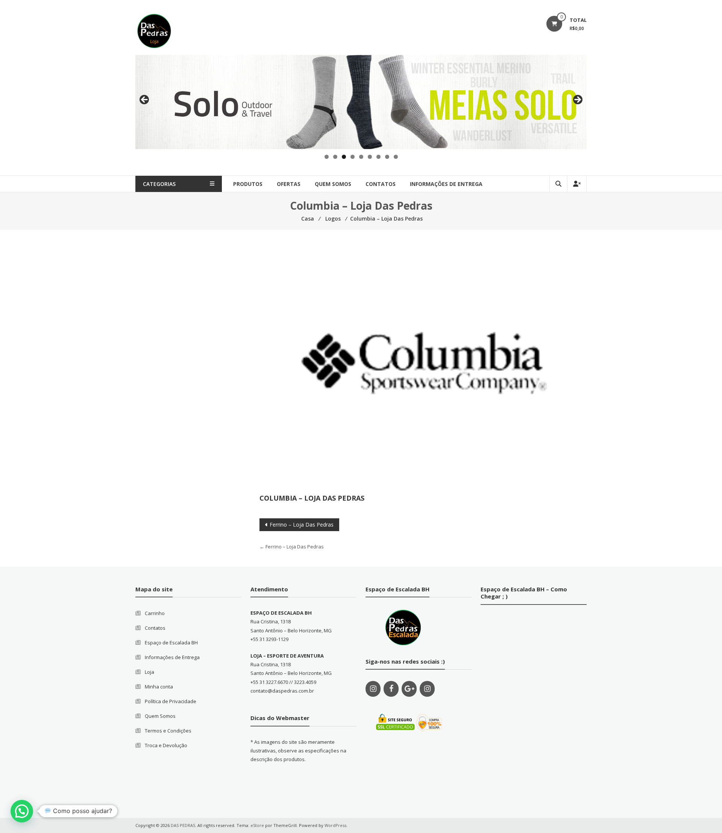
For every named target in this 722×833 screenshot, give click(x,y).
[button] (22, 811)
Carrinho (155, 613)
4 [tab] (352, 157)
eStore (257, 825)
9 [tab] (396, 157)
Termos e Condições (168, 730)
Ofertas (288, 183)
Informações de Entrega (446, 183)
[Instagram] (373, 689)
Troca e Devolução (166, 745)
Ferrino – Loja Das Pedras (302, 524)
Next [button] (577, 100)
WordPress (335, 825)
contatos (381, 183)
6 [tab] (370, 157)
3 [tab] (344, 157)
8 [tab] (387, 157)
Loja (149, 672)
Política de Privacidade (170, 701)
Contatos (155, 627)
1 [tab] (327, 157)
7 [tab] (378, 157)
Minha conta (159, 686)
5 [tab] (361, 157)
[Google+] (409, 689)
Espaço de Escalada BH (171, 642)
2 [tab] (335, 157)
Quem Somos (160, 716)
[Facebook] (391, 689)
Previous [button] (144, 100)
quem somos (333, 183)
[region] (361, 102)
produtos (247, 183)
